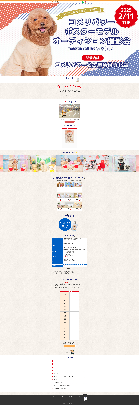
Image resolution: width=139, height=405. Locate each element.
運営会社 (54, 396)
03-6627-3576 (66, 266)
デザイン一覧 (69, 191)
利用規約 (62, 396)
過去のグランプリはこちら (69, 121)
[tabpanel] (49, 163)
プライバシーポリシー (80, 396)
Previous (60, 173)
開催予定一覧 (69, 346)
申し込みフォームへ (65, 256)
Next (79, 173)
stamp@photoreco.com (67, 265)
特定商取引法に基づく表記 (72, 396)
